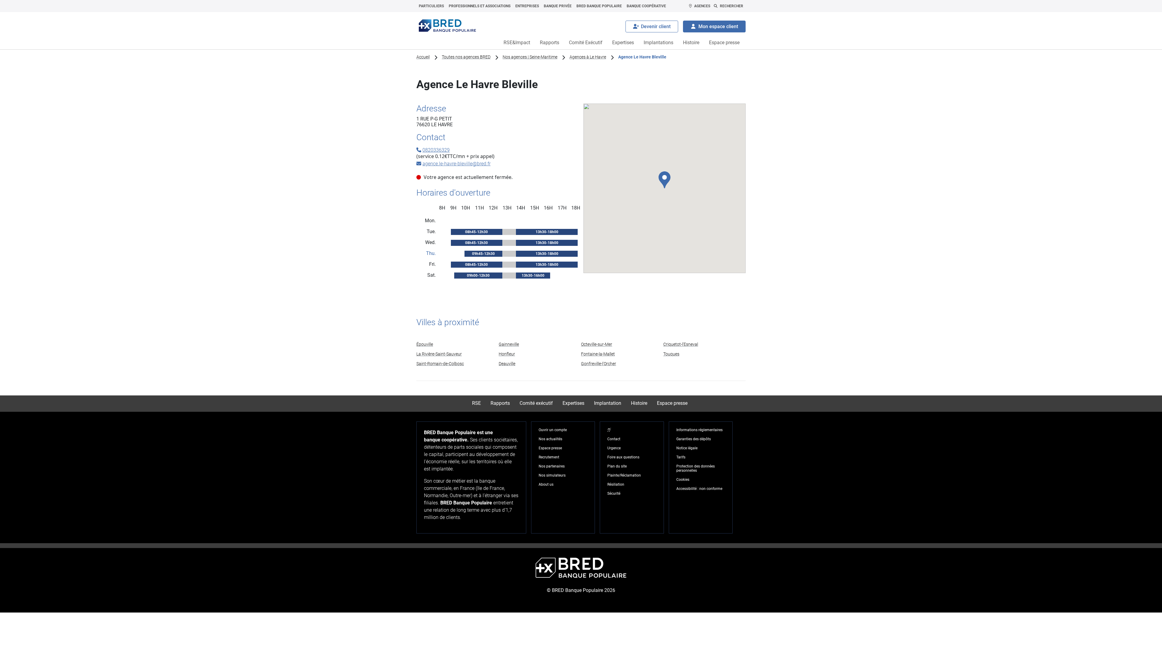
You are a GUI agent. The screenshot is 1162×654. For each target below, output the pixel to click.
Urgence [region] (614, 448)
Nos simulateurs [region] (552, 475)
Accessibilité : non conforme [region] (699, 489)
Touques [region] (671, 354)
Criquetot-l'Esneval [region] (680, 344)
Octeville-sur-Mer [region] (596, 344)
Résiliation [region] (615, 484)
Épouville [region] (424, 344)
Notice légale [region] (687, 448)
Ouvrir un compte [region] (553, 430)
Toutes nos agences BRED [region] (466, 56)
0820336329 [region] (436, 150)
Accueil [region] (423, 56)
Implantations (658, 42)
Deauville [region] (507, 363)
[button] (664, 179)
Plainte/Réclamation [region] (624, 475)
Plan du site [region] (617, 466)
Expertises (623, 42)
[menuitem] (431, 6)
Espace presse (724, 42)
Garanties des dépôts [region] (693, 439)
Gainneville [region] (509, 344)
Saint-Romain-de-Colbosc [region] (440, 363)
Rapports (549, 42)
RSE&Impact (517, 42)
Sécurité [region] (613, 493)
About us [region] (546, 484)
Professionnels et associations (479, 6)
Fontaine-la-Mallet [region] (598, 354)
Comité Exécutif (585, 42)
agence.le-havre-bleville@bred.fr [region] (456, 164)
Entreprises (527, 6)
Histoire (691, 42)
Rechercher (731, 6)
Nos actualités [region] (550, 439)
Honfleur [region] (507, 354)
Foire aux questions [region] (623, 457)
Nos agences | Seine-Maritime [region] (530, 56)
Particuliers (431, 6)
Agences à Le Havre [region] (588, 56)
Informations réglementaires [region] (699, 430)
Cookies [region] (682, 479)
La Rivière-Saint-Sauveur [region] (439, 354)
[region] (609, 430)
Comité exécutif (536, 403)
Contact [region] (613, 439)
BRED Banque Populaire (599, 6)
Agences (702, 6)
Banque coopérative (646, 6)
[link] (457, 344)
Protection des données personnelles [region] (695, 468)
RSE (476, 403)
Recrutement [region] (549, 457)
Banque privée (558, 6)
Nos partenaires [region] (552, 466)
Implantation (607, 403)
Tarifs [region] (680, 457)
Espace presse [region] (550, 448)
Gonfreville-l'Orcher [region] (598, 363)
